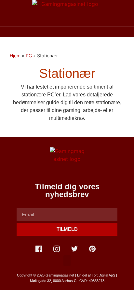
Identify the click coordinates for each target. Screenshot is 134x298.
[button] (67, 31)
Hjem (15, 55)
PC (29, 55)
